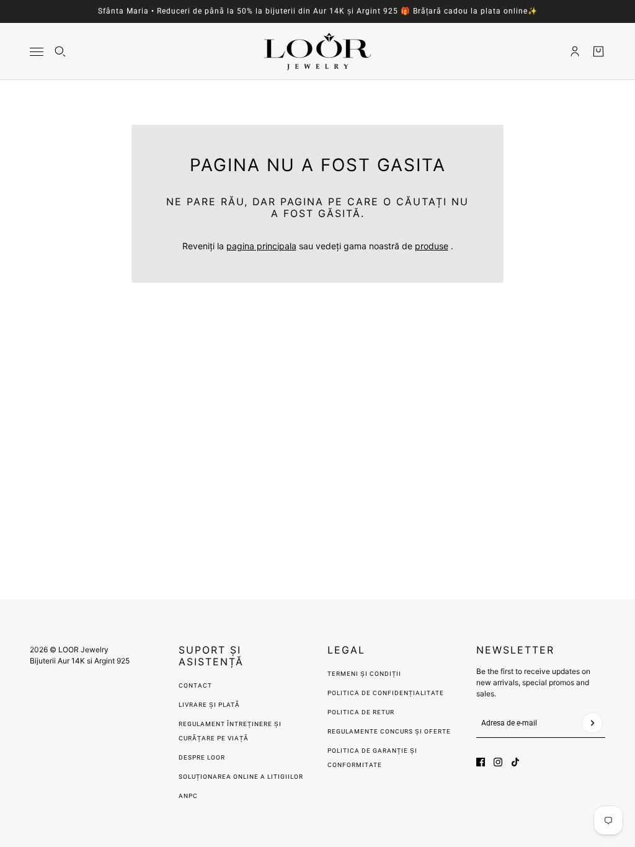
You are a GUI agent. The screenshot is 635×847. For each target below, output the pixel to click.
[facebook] (480, 762)
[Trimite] (592, 723)
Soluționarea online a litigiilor (241, 776)
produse (431, 246)
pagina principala (261, 246)
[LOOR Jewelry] (317, 51)
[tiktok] (515, 762)
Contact (195, 685)
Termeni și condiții (364, 673)
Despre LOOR (202, 757)
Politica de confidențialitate (385, 693)
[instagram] (498, 762)
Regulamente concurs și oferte (389, 731)
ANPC (188, 795)
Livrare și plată (209, 704)
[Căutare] (60, 51)
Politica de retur (360, 712)
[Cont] (575, 51)
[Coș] (598, 51)
